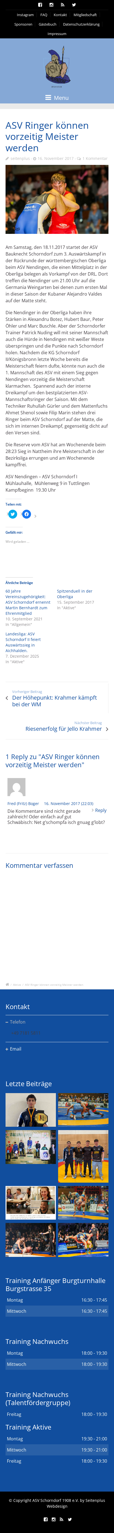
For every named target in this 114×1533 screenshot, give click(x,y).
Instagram (25, 14)
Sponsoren (23, 24)
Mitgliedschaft (85, 14)
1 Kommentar (95, 158)
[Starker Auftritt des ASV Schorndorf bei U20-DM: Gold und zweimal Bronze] (83, 1156)
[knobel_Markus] (57, 199)
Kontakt (60, 14)
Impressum (57, 33)
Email (15, 1049)
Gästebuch (47, 24)
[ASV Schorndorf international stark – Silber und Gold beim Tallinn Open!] (31, 1147)
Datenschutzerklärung (81, 24)
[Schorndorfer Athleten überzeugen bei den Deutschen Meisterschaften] (31, 1110)
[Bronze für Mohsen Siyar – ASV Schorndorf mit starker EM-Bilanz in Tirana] (83, 1110)
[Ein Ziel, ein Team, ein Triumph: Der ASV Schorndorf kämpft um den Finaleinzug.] (83, 1240)
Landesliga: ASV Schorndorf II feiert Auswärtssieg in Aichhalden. (23, 642)
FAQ (43, 14)
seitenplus (20, 158)
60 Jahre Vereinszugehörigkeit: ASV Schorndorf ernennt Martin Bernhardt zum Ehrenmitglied (28, 602)
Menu (61, 97)
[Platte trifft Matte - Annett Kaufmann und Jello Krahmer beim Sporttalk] (31, 1203)
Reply (101, 810)
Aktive (17, 985)
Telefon (17, 1022)
